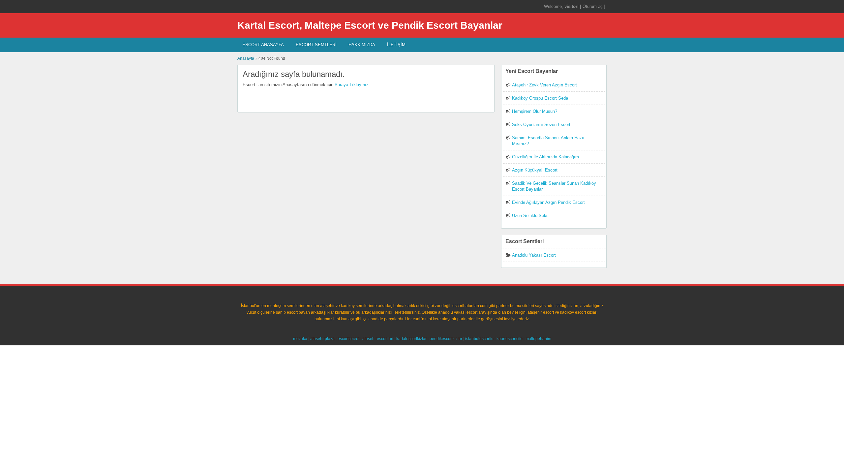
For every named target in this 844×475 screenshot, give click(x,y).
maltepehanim (538, 338)
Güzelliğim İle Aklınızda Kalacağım (545, 156)
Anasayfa (245, 58)
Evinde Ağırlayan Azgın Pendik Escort (548, 202)
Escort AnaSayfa (263, 44)
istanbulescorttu (479, 338)
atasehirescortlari (377, 338)
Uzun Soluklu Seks (530, 215)
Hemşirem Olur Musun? (534, 111)
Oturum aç (593, 6)
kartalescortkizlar (411, 338)
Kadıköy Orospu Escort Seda (540, 98)
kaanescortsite (510, 338)
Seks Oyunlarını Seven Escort (541, 124)
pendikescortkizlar (446, 338)
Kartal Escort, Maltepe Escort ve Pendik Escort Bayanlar (369, 25)
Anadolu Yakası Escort (534, 255)
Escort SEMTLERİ (316, 44)
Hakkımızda (361, 44)
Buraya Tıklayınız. (352, 84)
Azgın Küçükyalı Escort (535, 170)
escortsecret (348, 338)
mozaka (300, 338)
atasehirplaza (322, 338)
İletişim (396, 44)
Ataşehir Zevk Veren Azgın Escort (544, 84)
